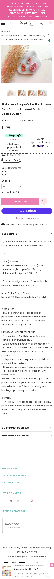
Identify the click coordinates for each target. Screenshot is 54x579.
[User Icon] (41, 23)
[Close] (52, 565)
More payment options (27, 217)
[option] (27, 64)
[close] (51, 10)
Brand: (5, 120)
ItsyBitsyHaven (27, 120)
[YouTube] (32, 501)
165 (7, 224)
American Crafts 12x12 (26, 569)
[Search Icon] (12, 23)
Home (5, 31)
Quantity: (6, 180)
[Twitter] (11, 501)
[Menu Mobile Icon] (3, 23)
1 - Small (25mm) (11, 160)
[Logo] (27, 23)
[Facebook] (4, 501)
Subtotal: (6, 192)
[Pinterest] (25, 501)
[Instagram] (18, 501)
